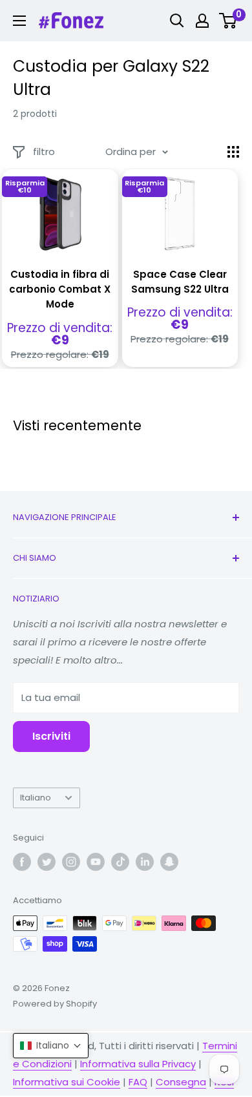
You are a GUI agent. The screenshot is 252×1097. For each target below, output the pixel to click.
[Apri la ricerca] (177, 21)
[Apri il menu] (19, 21)
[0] (228, 20)
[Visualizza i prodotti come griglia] (233, 152)
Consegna (181, 1082)
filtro (44, 151)
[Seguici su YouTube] (96, 862)
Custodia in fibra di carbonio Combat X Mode (59, 289)
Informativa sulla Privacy (138, 1064)
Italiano (35, 797)
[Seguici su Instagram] (71, 862)
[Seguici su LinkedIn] (145, 862)
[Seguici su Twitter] (46, 862)
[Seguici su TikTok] (120, 862)
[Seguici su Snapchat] (169, 862)
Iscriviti (51, 736)
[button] (51, 1046)
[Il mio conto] (202, 21)
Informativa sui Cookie (66, 1082)
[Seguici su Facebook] (22, 862)
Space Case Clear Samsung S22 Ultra (180, 281)
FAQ (138, 1082)
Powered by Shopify (55, 1004)
